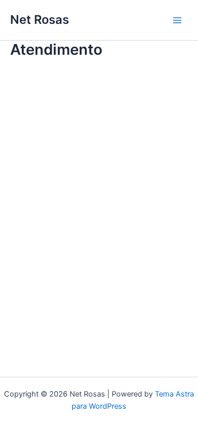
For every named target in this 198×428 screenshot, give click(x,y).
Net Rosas (39, 19)
